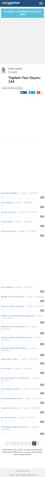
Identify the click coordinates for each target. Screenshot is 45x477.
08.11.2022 (35, 389)
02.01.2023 (5, 380)
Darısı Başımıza (7, 203)
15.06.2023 (39, 297)
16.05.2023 (5, 340)
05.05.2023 (5, 351)
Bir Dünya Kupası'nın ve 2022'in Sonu (15, 378)
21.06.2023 (28, 287)
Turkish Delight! (7, 222)
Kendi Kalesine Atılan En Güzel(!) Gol (15, 427)
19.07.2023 (28, 222)
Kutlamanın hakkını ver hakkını (12, 306)
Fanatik (12, 72)
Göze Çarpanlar (7, 287)
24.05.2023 (5, 329)
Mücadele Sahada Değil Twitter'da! (14, 348)
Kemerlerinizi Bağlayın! (9, 193)
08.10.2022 (38, 398)
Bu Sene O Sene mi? (9, 212)
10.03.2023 (27, 369)
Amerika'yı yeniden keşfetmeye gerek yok (17, 337)
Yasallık (23, 475)
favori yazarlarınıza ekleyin (13, 88)
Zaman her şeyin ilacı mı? (11, 408)
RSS (17, 475)
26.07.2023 (32, 212)
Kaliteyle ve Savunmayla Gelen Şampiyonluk (18, 316)
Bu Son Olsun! (6, 369)
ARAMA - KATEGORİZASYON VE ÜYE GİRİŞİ (23, 13)
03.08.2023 (28, 203)
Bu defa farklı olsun (8, 417)
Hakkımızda (31, 475)
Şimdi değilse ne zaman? (10, 389)
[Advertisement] (22, 42)
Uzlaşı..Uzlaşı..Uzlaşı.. (9, 359)
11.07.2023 (31, 231)
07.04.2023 (33, 359)
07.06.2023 (39, 306)
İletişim (12, 475)
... (1, 195)
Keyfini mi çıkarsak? (8, 231)
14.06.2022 (5, 429)
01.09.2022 (36, 408)
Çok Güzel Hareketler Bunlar (12, 398)
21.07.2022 (31, 417)
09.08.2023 (33, 193)
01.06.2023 (7, 318)
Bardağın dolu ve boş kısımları (12, 297)
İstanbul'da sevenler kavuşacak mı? (14, 326)
